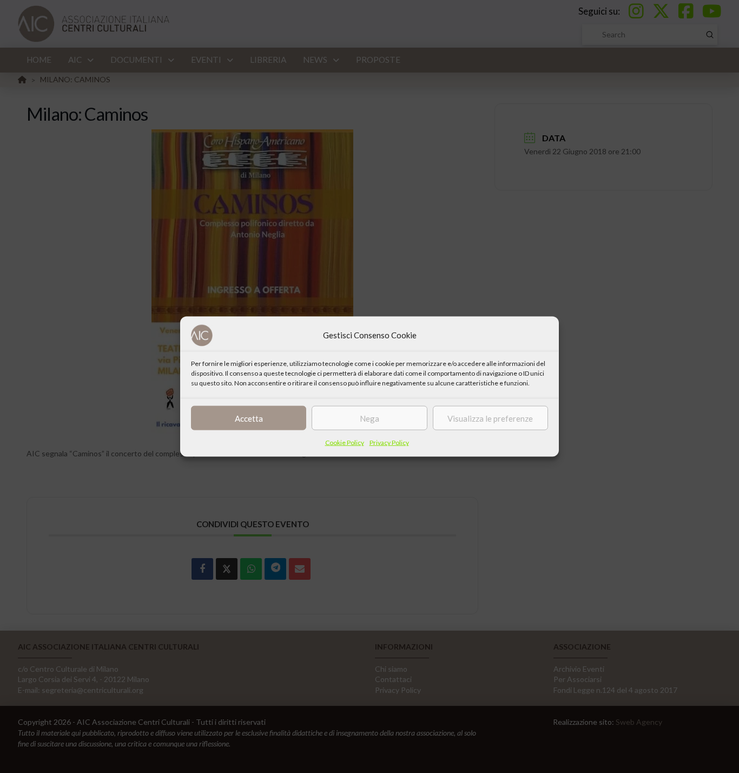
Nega (369, 418)
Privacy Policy (389, 442)
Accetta (249, 418)
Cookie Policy (344, 442)
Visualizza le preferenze (490, 418)
